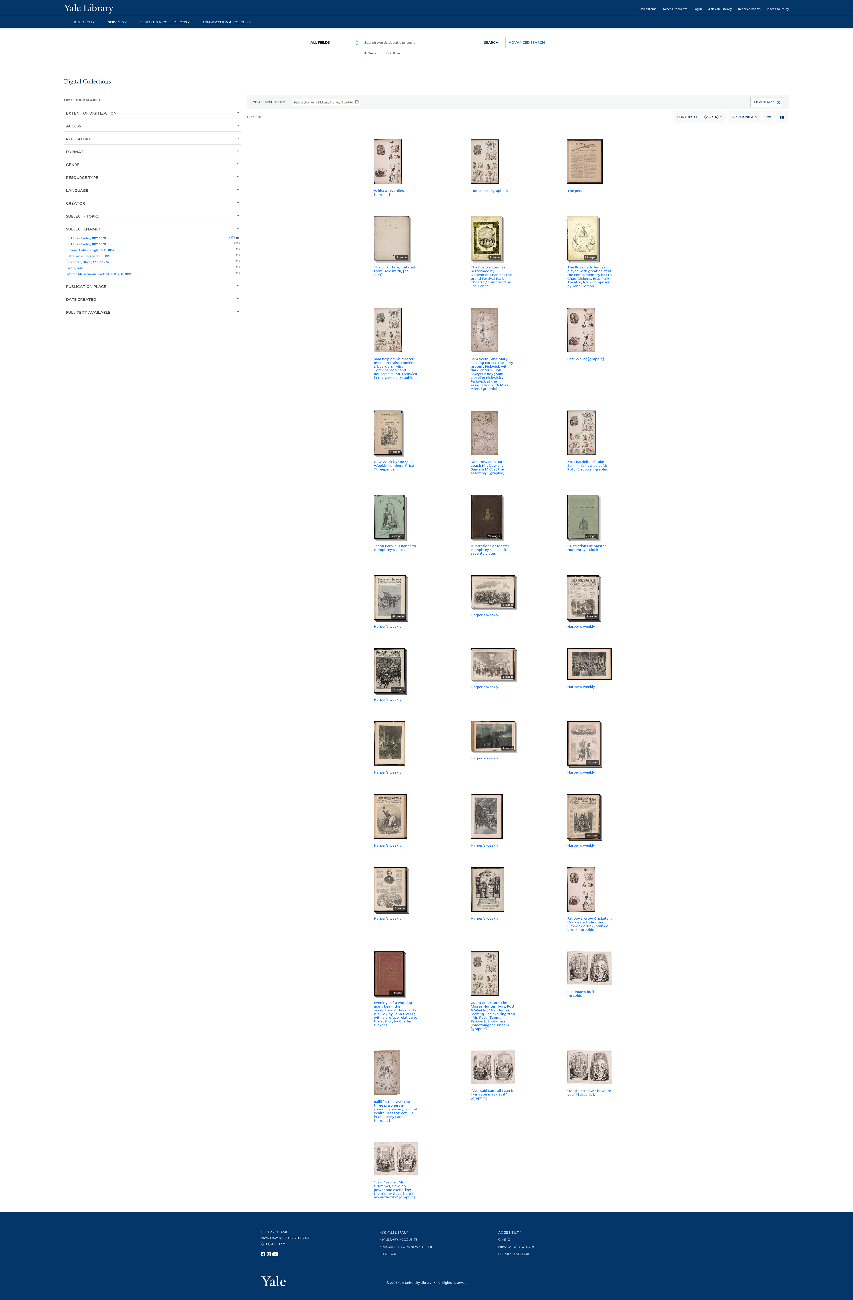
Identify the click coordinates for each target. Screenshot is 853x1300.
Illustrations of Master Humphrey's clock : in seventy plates (490, 550)
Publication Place (86, 286)
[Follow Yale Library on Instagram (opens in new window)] (269, 1254)
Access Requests (675, 9)
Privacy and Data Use (517, 1246)
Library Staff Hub (513, 1254)
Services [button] (116, 22)
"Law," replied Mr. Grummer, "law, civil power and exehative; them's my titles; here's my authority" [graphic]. (395, 1189)
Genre (73, 164)
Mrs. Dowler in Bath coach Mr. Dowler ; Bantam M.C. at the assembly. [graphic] (488, 467)
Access (73, 126)
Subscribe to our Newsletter (406, 1246)
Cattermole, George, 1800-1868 (88, 256)
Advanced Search (527, 42)
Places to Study (778, 9)
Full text (396, 53)
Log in (698, 9)
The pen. (574, 190)
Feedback (388, 1254)
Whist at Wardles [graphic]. (389, 192)
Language (77, 190)
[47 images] (390, 597)
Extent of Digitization (91, 113)
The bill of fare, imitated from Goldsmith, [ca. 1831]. (394, 271)
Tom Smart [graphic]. (489, 190)
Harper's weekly (387, 626)
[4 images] (388, 432)
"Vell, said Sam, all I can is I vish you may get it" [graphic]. (492, 1094)
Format (75, 151)
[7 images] (486, 237)
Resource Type (82, 177)
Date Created (81, 299)
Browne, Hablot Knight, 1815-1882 (90, 250)
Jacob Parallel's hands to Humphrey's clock (395, 548)
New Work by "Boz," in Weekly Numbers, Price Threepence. (394, 465)
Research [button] (83, 22)
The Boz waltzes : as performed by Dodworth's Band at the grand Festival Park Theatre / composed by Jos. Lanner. (491, 276)
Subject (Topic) (83, 216)
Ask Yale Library (720, 9)
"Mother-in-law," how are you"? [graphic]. (589, 1092)
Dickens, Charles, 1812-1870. (86, 244)
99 (743, 117)
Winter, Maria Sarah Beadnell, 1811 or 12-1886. (99, 274)
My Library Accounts (399, 1239)
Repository (78, 138)
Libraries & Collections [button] (163, 22)
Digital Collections (87, 81)
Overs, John (75, 268)
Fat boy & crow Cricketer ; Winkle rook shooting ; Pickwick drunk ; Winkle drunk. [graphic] (589, 924)
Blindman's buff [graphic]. (580, 993)
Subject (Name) (83, 229)
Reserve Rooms (749, 9)
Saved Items (647, 9)
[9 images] (391, 237)
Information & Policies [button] (225, 22)
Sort (698, 117)
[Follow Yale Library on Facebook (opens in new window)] (263, 1254)
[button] (491, 42)
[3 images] (493, 591)
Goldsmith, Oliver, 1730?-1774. (87, 262)
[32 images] (389, 516)
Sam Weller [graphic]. (586, 359)
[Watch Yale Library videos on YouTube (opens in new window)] (275, 1254)
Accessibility (509, 1232)
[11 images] (389, 973)
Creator (75, 203)
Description (376, 53)
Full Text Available (88, 312)
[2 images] (583, 597)
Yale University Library (118, 8)
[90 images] (486, 516)
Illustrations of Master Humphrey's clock (586, 548)
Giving (504, 1239)
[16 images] (583, 816)
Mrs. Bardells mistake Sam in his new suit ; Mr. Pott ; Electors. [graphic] (588, 465)
